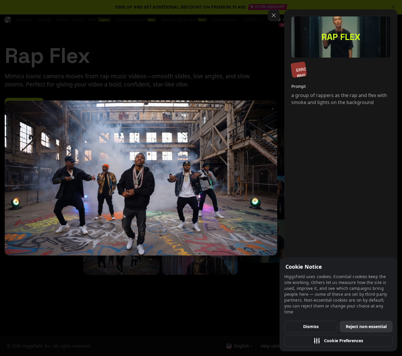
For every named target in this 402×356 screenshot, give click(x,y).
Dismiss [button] (311, 326)
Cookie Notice (303, 266)
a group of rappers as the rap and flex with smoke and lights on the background (339, 99)
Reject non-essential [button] (366, 326)
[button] (338, 341)
